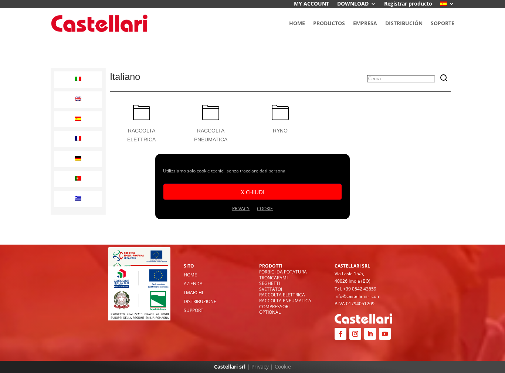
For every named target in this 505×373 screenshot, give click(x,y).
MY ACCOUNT (311, 4)
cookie (265, 208)
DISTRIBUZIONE (200, 301)
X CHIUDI (252, 191)
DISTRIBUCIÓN (404, 23)
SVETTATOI (270, 289)
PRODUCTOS (329, 23)
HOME (297, 23)
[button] (78, 79)
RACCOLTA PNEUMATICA (285, 301)
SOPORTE (442, 23)
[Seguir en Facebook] (340, 334)
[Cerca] (444, 78)
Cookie (283, 366)
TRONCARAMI (273, 278)
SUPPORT (193, 310)
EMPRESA (365, 23)
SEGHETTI (269, 283)
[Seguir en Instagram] (355, 334)
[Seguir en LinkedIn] (370, 334)
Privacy (260, 366)
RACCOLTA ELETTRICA (282, 295)
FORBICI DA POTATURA (283, 272)
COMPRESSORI (274, 306)
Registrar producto (408, 4)
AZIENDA (193, 283)
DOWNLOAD (353, 4)
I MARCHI (193, 292)
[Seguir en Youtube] (385, 334)
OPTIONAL (270, 312)
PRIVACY (241, 208)
